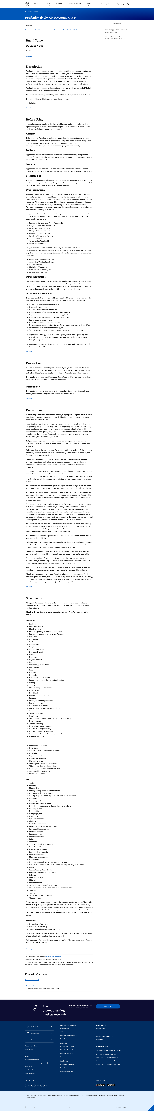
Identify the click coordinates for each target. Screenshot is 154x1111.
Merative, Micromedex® (53, 957)
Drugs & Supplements (32, 11)
